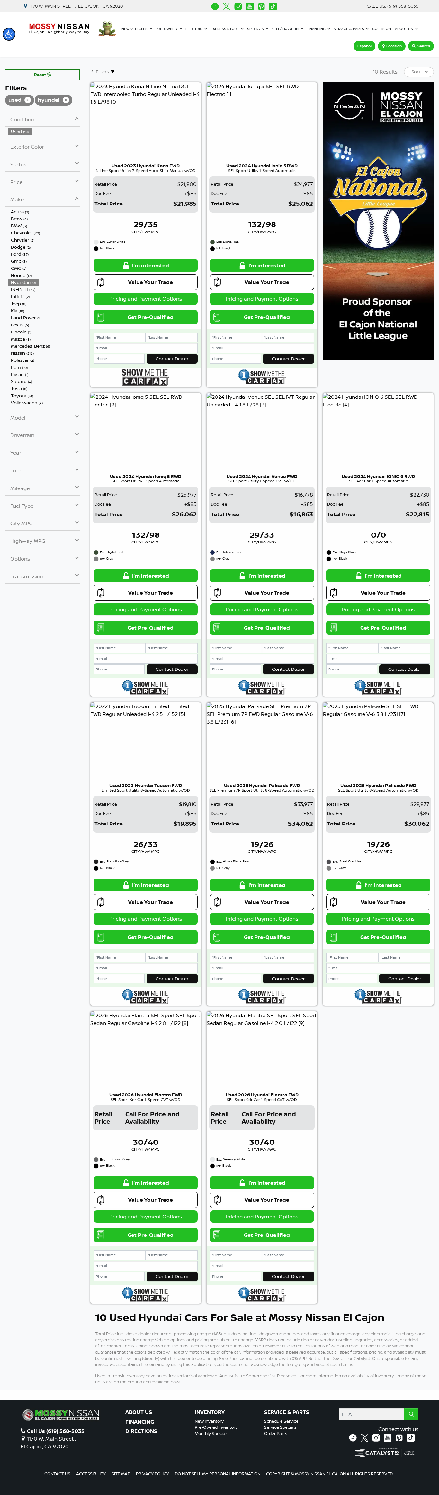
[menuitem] (44, 131)
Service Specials (280, 1427)
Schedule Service (281, 1421)
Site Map (121, 1474)
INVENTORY (210, 1412)
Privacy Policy (153, 1474)
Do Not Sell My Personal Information (218, 1474)
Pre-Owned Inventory (216, 1427)
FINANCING (139, 1422)
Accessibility (91, 1474)
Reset (40, 74)
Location (394, 46)
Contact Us (57, 1474)
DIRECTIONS (141, 1431)
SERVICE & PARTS (286, 1412)
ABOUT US (138, 1412)
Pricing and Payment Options (145, 298)
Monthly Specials (211, 1433)
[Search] (411, 1414)
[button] (9, 34)
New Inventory (209, 1421)
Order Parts (275, 1433)
